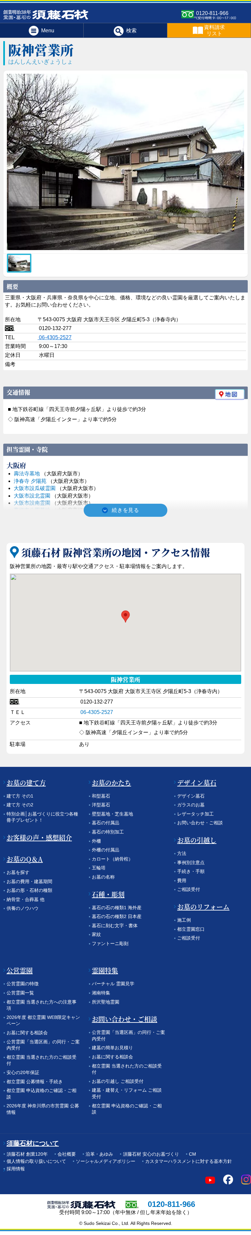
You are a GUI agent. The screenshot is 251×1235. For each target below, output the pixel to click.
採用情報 (16, 1168)
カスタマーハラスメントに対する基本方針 (188, 1161)
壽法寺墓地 (27, 473)
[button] (125, 616)
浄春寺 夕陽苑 (30, 481)
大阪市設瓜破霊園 (35, 488)
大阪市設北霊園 (32, 496)
